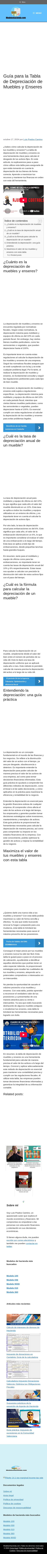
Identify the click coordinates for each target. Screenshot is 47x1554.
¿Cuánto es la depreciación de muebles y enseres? (24, 225)
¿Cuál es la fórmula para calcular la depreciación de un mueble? (22, 238)
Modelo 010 (12, 1288)
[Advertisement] (23, 46)
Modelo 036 (12, 1280)
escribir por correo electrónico (20, 1240)
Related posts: (16, 255)
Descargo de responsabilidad (17, 1508)
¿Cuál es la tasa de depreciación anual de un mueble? (24, 232)
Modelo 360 (12, 1292)
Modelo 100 (12, 1276)
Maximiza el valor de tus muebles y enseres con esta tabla (22, 250)
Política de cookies (12, 1503)
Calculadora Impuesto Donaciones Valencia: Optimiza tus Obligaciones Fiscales (23, 1384)
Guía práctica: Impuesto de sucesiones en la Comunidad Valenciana (20, 1433)
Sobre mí (7, 1491)
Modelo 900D (13, 1284)
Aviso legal (8, 1495)
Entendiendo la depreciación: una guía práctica (23, 244)
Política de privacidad (13, 1499)
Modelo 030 (8, 1525)
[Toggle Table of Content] (39, 221)
